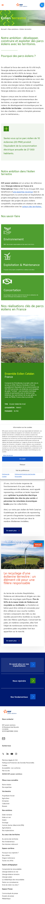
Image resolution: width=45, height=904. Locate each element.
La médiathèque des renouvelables (13, 880)
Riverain (4, 806)
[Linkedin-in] (7, 754)
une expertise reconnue (23, 192)
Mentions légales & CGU (10, 760)
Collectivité (5, 804)
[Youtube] (12, 754)
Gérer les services (8, 455)
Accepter (22, 459)
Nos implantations (8, 830)
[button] (2, 5)
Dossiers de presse (8, 896)
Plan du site (6, 771)
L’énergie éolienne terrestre (10, 874)
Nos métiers (6, 855)
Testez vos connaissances (10, 882)
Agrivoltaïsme (6, 828)
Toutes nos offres (7, 861)
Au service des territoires (10, 839)
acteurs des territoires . (32, 206)
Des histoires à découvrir (10, 844)
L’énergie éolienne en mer (10, 872)
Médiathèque (6, 899)
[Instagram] (16, 754)
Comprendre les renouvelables (11, 869)
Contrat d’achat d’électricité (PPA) (13, 825)
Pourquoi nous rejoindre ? (10, 853)
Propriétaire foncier (8, 796)
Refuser (22, 465)
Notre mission (6, 785)
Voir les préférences (22, 470)
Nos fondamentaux (8, 842)
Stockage (5, 823)
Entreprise (5, 801)
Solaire (4, 820)
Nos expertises (7, 787)
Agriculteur (5, 798)
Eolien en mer (6, 817)
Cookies (4, 765)
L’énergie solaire (7, 877)
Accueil (3, 29)
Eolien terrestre (7, 815)
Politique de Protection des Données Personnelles (18, 763)
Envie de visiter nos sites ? (10, 885)
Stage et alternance (8, 858)
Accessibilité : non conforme (11, 768)
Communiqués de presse (10, 893)
